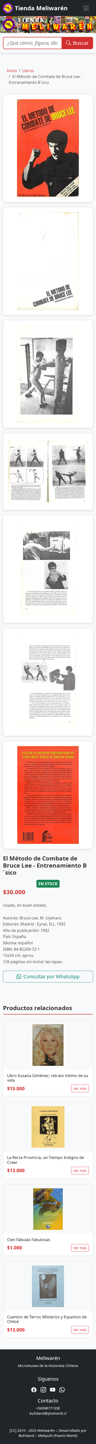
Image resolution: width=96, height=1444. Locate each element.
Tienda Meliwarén (41, 8)
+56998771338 (48, 1408)
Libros (28, 70)
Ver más (80, 1088)
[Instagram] (43, 1390)
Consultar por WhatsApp (51, 976)
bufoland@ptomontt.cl (48, 1413)
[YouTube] (52, 1390)
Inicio (12, 70)
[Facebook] (34, 1390)
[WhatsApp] (62, 1390)
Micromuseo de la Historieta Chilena (48, 1365)
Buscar (81, 43)
